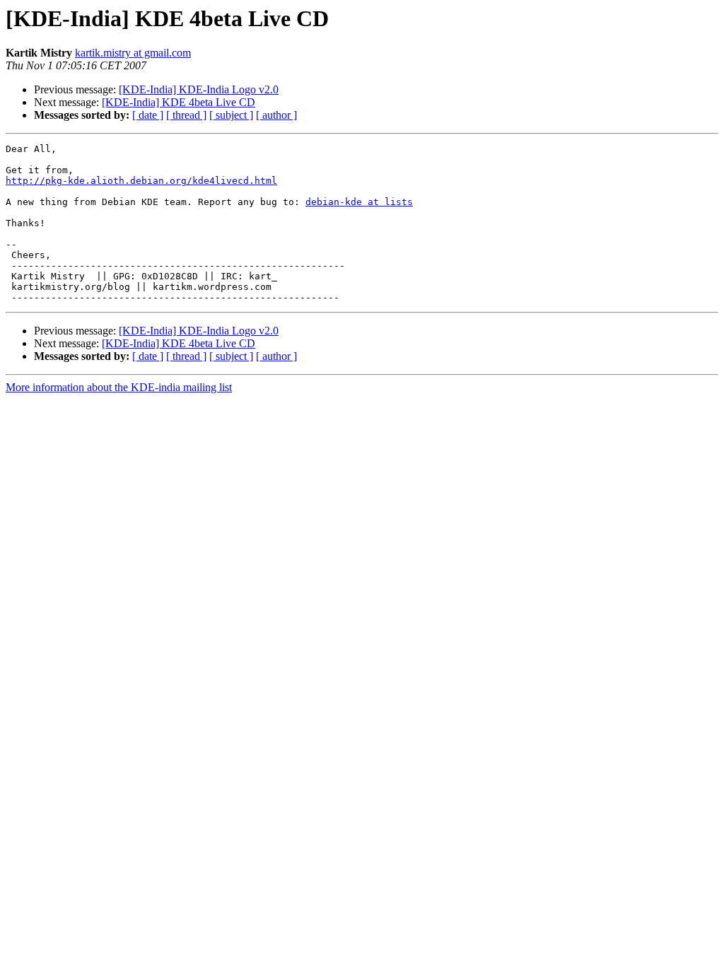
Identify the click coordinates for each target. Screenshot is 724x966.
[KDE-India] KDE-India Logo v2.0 (199, 89)
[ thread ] (186, 115)
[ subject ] (231, 115)
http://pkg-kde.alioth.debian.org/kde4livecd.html (141, 180)
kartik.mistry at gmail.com (133, 53)
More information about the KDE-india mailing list (119, 387)
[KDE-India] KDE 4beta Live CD (178, 102)
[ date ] (147, 115)
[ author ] (276, 115)
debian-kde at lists (359, 202)
